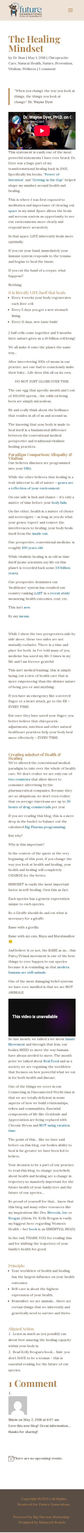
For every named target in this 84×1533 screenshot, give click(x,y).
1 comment (47, 69)
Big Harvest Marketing (51, 1517)
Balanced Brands (52, 1522)
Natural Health (29, 63)
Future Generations (54, 1504)
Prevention (63, 63)
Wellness (29, 69)
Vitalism (14, 69)
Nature (47, 63)
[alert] (42, 1458)
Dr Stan (19, 58)
